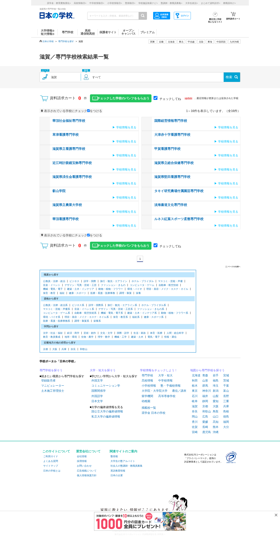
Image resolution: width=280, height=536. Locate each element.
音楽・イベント (51, 285)
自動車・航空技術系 (85, 312)
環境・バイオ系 (51, 317)
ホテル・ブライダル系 (153, 305)
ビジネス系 (78, 305)
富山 (226, 390)
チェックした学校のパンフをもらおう (123, 98)
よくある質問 (50, 461)
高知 (216, 421)
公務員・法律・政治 (54, 281)
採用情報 (82, 461)
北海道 (171, 42)
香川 (195, 421)
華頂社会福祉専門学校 (68, 120)
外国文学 (97, 380)
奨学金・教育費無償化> (59, 3)
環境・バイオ (134, 289)
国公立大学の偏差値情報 (107, 411)
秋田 (195, 380)
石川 (195, 396)
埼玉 (216, 385)
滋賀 (195, 406)
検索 (229, 77)
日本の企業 (116, 475)
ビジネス (74, 281)
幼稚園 (146, 401)
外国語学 (97, 396)
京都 (45, 349)
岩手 (216, 375)
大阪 (54, 349)
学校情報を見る (126, 127)
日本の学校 (48, 41)
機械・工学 (120, 336)
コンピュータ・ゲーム (142, 285)
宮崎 (195, 432)
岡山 (195, 416)
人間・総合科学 (175, 333)
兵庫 (63, 349)
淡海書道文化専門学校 (170, 205)
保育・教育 (49, 293)
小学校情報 (149, 385)
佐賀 (195, 427)
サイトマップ (50, 465)
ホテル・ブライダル (143, 281)
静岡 (205, 401)
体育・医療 (156, 333)
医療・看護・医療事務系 (56, 320)
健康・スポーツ (77, 293)
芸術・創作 (90, 333)
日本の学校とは (51, 470)
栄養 (138, 293)
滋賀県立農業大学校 (67, 205)
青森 (205, 375)
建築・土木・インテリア (80, 289)
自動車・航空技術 (168, 285)
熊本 (216, 427)
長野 (226, 396)
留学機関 (147, 396)
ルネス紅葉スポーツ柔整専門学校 (179, 219)
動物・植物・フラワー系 (174, 312)
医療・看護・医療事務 (102, 293)
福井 (205, 396)
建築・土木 (137, 336)
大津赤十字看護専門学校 (172, 134)
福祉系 (136, 317)
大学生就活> (191, 3)
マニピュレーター (52, 385)
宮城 (226, 375)
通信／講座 (179, 390)
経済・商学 (73, 333)
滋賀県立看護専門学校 (68, 148)
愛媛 (205, 421)
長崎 (205, 427)
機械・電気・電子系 (112, 312)
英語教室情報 (117, 470)
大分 (226, 427)
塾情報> (130, 3)
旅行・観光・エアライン (113, 281)
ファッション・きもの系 (150, 309)
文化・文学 (106, 333)
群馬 (205, 385)
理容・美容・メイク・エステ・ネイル (167, 289)
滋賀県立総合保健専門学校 (174, 163)
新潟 (216, 390)
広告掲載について (87, 470)
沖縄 (216, 432)
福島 (216, 380)
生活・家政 (139, 333)
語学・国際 (90, 281)
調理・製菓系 (81, 320)
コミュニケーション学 (105, 385)
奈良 (73, 349)
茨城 (226, 380)
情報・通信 (170, 336)
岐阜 (195, 401)
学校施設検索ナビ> (148, 3)
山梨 (216, 396)
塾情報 (114, 456)
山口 (216, 416)
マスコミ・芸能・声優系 (56, 309)
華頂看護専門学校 (65, 219)
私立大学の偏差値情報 (105, 416)
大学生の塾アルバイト (122, 461)
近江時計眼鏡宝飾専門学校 (72, 163)
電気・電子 (154, 336)
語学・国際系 (96, 305)
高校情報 (147, 380)
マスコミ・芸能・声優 (170, 281)
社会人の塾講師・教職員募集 (126, 465)
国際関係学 (98, 390)
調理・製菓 (125, 293)
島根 (226, 411)
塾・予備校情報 (170, 385)
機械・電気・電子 (53, 289)
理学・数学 (104, 336)
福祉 (62, 293)
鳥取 (216, 411)
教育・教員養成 (51, 336)
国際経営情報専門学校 (170, 120)
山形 (205, 380)
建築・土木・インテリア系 (142, 312)
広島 (205, 416)
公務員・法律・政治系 (55, 305)
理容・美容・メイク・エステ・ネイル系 (87, 317)
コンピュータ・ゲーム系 (56, 312)
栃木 (195, 385)
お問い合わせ (84, 465)
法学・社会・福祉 (53, 333)
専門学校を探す (66, 41)
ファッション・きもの (113, 285)
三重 (226, 401)
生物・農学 (87, 336)
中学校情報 (165, 380)
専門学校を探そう (51, 370)
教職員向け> (229, 3)
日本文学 (97, 401)
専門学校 (147, 375)
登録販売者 (48, 380)
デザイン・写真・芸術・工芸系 (115, 309)
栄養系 (97, 320)
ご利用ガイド (50, 456)
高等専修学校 (166, 396)
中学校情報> (96, 3)
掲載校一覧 (149, 407)
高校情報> (80, 3)
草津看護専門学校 (65, 134)
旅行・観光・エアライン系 (122, 305)
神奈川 (206, 390)
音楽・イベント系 (84, 309)
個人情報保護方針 (87, 475)
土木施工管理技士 (52, 390)
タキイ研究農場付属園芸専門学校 (179, 191)
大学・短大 (165, 375)
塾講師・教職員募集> (171, 3)
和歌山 (83, 349)
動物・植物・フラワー (110, 289)
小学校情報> (114, 3)
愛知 (216, 401)
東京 (195, 390)
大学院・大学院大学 (154, 390)
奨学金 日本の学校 (153, 412)
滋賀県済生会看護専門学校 (72, 176)
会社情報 (82, 456)
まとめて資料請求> (210, 3)
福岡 (226, 421)
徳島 (226, 416)
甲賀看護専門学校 (167, 148)
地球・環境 (71, 336)
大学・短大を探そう (103, 370)
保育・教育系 (120, 317)
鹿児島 (206, 432)
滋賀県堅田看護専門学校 (172, 176)
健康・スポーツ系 (154, 317)
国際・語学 (123, 333)
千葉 (226, 385)
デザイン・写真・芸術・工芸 (81, 285)
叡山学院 (59, 191)
